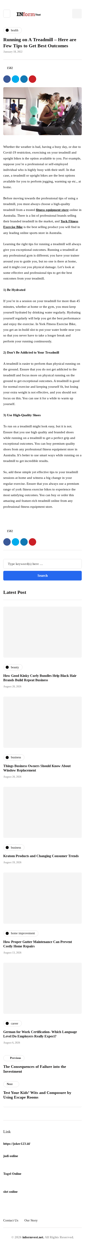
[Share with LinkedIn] (24, 79)
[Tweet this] (15, 79)
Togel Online (12, 1173)
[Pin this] (32, 79)
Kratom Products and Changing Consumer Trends (41, 856)
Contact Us (10, 1220)
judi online (10, 1156)
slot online (10, 1191)
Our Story (31, 1220)
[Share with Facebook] (7, 79)
